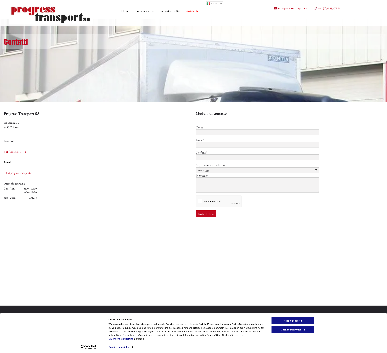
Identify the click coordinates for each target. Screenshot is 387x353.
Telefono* (201, 152)
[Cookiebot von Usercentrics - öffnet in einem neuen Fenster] (88, 347)
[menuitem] (122, 11)
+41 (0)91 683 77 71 (329, 8)
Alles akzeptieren (293, 320)
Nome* (200, 127)
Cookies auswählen (119, 347)
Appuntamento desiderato (211, 165)
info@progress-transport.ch (292, 8)
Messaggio (202, 175)
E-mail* (200, 140)
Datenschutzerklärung (121, 338)
